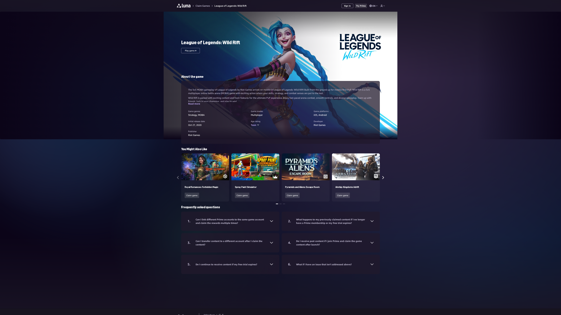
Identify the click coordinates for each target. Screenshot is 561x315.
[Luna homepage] (184, 6)
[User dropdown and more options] (382, 6)
